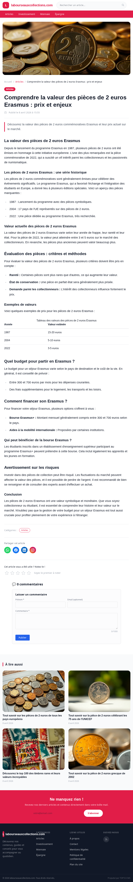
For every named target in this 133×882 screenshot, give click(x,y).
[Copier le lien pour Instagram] (33, 550)
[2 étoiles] (12, 573)
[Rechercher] (123, 5)
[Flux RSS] (106, 839)
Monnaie (45, 14)
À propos (74, 838)
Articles (9, 14)
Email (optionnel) (75, 599)
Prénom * (19, 599)
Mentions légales (79, 849)
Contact (74, 844)
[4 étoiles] (23, 573)
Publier (22, 637)
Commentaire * (22, 611)
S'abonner (93, 813)
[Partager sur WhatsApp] (7, 550)
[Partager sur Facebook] (16, 550)
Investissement (26, 14)
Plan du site (76, 864)
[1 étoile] (6, 573)
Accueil (8, 81)
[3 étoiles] (17, 573)
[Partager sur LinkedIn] (24, 550)
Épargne (59, 14)
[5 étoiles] (28, 573)
